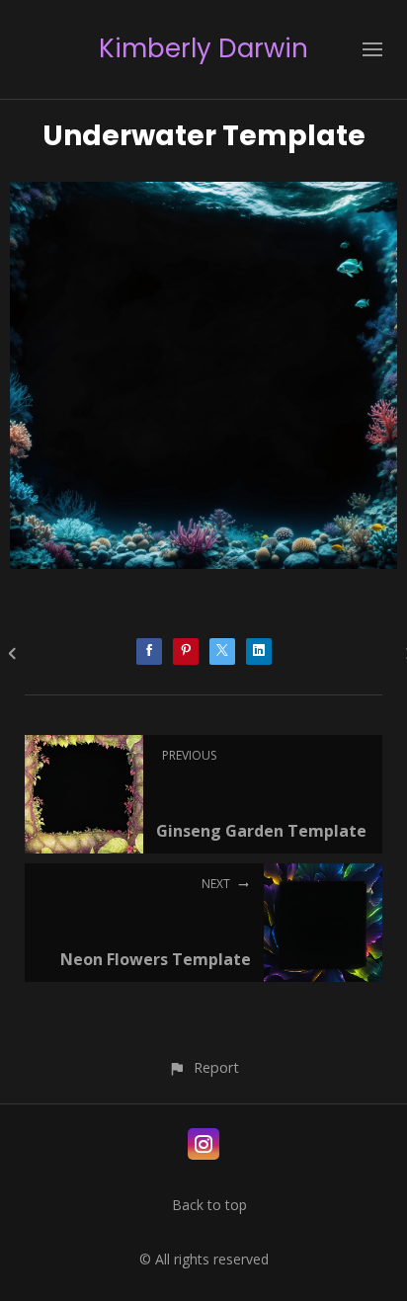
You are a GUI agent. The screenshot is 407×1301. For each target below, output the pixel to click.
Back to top (209, 1204)
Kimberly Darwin (203, 48)
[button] (203, 1067)
